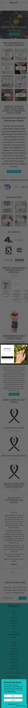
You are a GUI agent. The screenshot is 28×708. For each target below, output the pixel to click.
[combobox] (7, 355)
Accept (13, 696)
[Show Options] (12, 355)
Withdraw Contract (21, 705)
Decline (13, 700)
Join (7, 357)
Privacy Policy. (12, 691)
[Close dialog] (26, 345)
